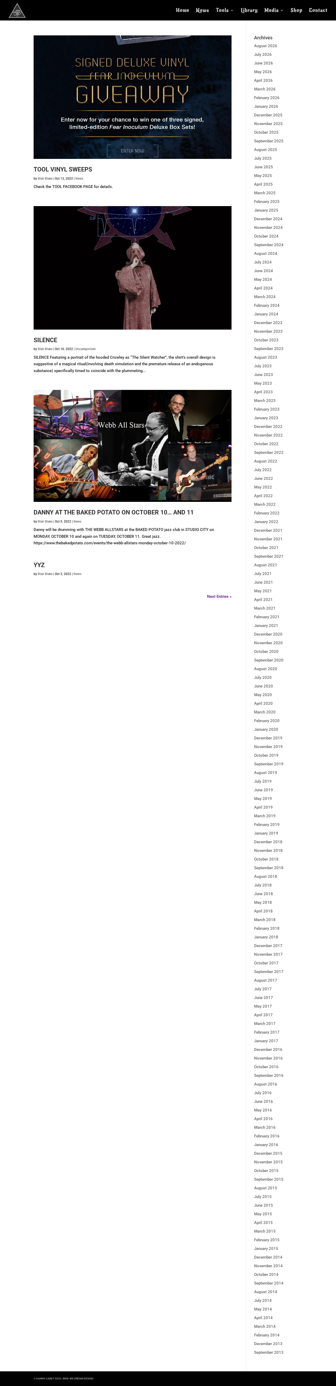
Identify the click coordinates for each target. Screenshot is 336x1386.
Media (271, 10)
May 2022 (263, 487)
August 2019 (265, 772)
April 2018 (263, 911)
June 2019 (263, 790)
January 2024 (266, 314)
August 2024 (265, 253)
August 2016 (265, 1084)
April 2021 (263, 599)
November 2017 (268, 954)
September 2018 (269, 868)
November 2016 (268, 1058)
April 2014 (263, 1317)
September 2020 (269, 660)
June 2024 (263, 270)
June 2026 (263, 63)
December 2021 (268, 530)
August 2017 (265, 980)
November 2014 (268, 1266)
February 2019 (267, 824)
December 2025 (268, 115)
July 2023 (263, 366)
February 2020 (267, 720)
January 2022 (266, 521)
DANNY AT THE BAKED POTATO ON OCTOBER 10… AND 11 (114, 512)
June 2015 (263, 1205)
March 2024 (265, 296)
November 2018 (268, 850)
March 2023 (265, 400)
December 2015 (268, 1153)
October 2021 (266, 547)
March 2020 (265, 712)
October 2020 (266, 651)
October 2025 (266, 132)
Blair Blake (45, 178)
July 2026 (263, 54)
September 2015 (269, 1179)
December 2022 (268, 426)
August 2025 (265, 149)
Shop (296, 10)
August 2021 (265, 565)
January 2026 (266, 106)
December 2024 (268, 219)
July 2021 (263, 573)
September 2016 (269, 1075)
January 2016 (266, 1144)
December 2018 (268, 842)
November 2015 (268, 1162)
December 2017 (268, 945)
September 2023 (269, 348)
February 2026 (267, 97)
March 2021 (265, 608)
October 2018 (266, 859)
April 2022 (263, 495)
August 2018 (265, 876)
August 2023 (265, 357)
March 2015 (265, 1231)
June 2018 (263, 893)
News (202, 10)
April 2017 (263, 1015)
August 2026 (265, 46)
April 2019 (263, 807)
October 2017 (266, 963)
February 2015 (267, 1240)
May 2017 (263, 1006)
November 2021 (268, 539)
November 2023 (268, 331)
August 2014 (265, 1292)
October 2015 (266, 1170)
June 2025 (263, 167)
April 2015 (263, 1222)
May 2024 (263, 279)
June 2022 (263, 478)
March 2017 (265, 1023)
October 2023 (266, 340)
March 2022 (265, 504)
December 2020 (268, 634)
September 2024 (269, 245)
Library (249, 10)
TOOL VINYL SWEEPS (63, 169)
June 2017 (263, 997)
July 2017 (263, 989)
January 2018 (266, 937)
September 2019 (269, 764)
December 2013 (268, 1343)
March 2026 (265, 89)
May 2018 (263, 902)
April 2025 (263, 184)
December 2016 (268, 1049)
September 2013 (269, 1352)
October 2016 (266, 1067)
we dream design (81, 1378)
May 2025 (263, 175)
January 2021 (266, 625)
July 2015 (263, 1196)
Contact (318, 10)
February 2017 (267, 1032)
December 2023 (268, 322)
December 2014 (268, 1257)
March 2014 (265, 1326)
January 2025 (266, 210)
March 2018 (265, 919)
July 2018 (263, 885)
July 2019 (263, 781)
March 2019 (265, 816)
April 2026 (263, 80)
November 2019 (268, 746)
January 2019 (266, 833)
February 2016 (267, 1136)
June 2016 (263, 1101)
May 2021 (263, 591)
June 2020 (263, 686)
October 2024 (266, 236)
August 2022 (265, 461)
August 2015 (265, 1188)
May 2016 (263, 1110)
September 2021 (269, 556)
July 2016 (263, 1092)
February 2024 (267, 305)
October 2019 (266, 755)
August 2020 (265, 669)
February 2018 (267, 928)
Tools (222, 10)
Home (182, 10)
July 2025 (263, 158)
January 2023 (266, 418)
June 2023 (263, 374)
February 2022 (267, 513)
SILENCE (45, 340)
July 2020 (263, 677)
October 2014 (266, 1274)
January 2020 (266, 729)
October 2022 (266, 444)
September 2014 (269, 1283)
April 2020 (263, 703)
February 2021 (267, 617)
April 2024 (263, 288)
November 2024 (268, 227)
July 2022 (263, 470)
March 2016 (265, 1127)
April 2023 (263, 392)
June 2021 (263, 582)
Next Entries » (219, 596)
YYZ (39, 565)
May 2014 (263, 1309)
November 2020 (268, 643)
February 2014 (267, 1335)
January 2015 (266, 1248)
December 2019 (268, 738)
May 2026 (263, 71)
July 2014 (263, 1300)
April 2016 (263, 1118)
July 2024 (263, 262)
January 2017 (266, 1041)
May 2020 (263, 694)
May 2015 (263, 1214)
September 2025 (269, 141)
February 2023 (267, 409)
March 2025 (265, 193)
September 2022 (269, 452)
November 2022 (268, 435)
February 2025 (267, 201)
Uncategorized (85, 349)
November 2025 (268, 123)
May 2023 (263, 383)
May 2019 (263, 798)
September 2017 (269, 971)
